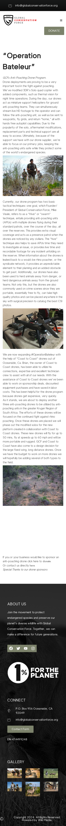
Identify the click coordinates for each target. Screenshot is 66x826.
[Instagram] (33, 648)
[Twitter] (18, 648)
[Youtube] (25, 648)
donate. (46, 561)
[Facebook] (11, 648)
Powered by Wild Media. (37, 820)
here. (33, 566)
